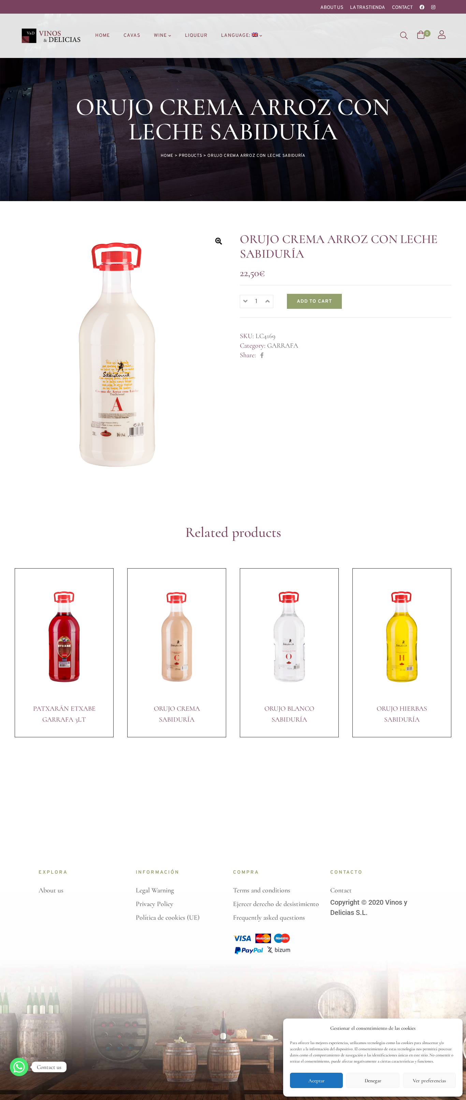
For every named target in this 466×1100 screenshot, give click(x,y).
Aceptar (316, 1081)
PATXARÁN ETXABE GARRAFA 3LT (64, 714)
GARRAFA (282, 346)
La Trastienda (367, 8)
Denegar (373, 1081)
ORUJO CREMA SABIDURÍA (177, 714)
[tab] (23, 496)
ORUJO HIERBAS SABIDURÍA (402, 714)
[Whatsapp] (19, 1067)
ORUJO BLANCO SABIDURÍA (289, 714)
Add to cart (314, 301)
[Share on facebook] (262, 355)
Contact (402, 8)
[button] (218, 241)
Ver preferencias (429, 1081)
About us (331, 8)
